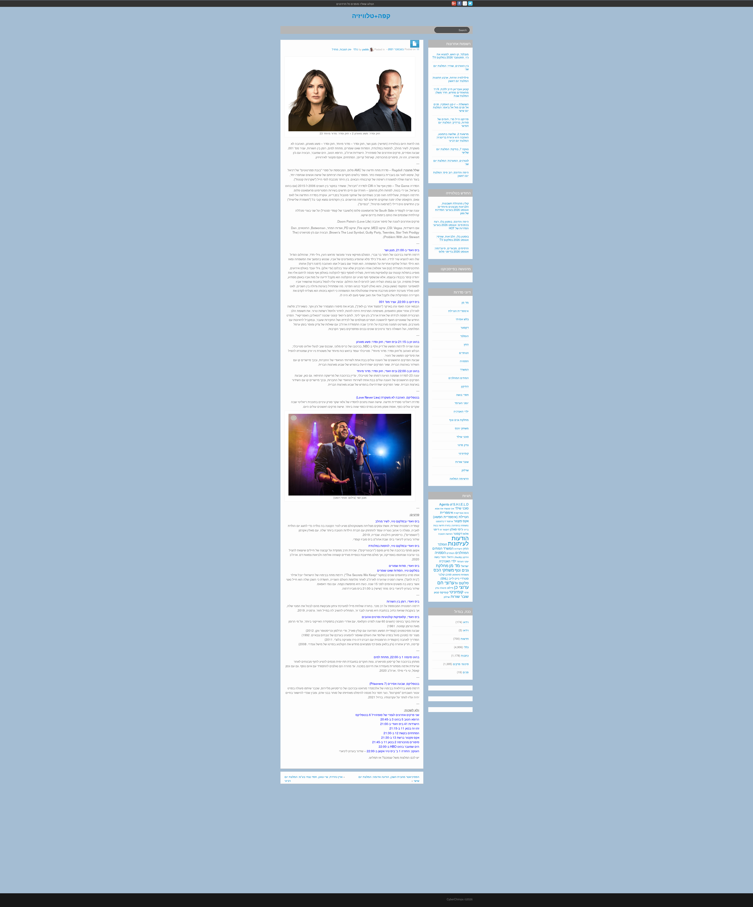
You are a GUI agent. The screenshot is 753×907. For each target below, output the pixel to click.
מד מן (465, 302)
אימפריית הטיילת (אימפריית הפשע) (451, 514)
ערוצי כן (461, 587)
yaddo (365, 49)
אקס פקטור (461, 521)
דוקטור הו (444, 529)
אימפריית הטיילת (458, 311)
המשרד (464, 369)
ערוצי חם (445, 582)
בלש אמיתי (462, 319)
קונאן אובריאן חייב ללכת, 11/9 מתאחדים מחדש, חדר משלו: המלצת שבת (451, 92)
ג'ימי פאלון (456, 529)
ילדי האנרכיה (461, 411)
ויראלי (450, 557)
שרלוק (465, 470)
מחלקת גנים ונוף (459, 420)
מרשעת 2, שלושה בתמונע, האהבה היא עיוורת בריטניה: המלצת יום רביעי (452, 137)
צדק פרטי (463, 445)
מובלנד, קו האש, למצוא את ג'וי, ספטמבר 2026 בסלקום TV (450, 55)
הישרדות (458, 548)
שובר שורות (462, 462)
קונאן (436, 592)
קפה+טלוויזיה (371, 15)
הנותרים (464, 353)
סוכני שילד (463, 437)
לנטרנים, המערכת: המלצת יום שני (451, 162)
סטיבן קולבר (445, 574)
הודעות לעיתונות (458, 540)
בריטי (466, 529)
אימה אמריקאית (461, 512)
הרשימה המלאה (459, 478)
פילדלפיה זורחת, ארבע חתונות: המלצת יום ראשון (450, 79)
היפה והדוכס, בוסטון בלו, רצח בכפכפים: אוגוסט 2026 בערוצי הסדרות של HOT (451, 224)
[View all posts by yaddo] (372, 49)
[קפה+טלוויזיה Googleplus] (454, 3)
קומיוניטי (463, 453)
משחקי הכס (462, 428)
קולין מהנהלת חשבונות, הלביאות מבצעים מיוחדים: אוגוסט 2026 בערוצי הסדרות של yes (452, 208)
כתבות (465, 655)
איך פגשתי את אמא (444, 508)
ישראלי (465, 566)
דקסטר (465, 327)
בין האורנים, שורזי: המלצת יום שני (451, 67)
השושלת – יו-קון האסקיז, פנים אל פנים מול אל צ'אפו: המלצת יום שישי (451, 107)
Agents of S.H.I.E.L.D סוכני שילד (454, 506)
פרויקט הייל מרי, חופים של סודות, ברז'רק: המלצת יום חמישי (453, 122)
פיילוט (450, 588)
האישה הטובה (445, 533)
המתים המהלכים (458, 378)
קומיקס (444, 592)
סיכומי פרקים (461, 664)
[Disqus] (351, 840)
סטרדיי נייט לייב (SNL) (454, 578)
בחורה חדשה (445, 525)
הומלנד (464, 336)
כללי (355, 49)
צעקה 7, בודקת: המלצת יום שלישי (452, 150)
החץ (466, 344)
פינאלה (443, 587)
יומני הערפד (462, 403)
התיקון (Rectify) (461, 557)
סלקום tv (462, 582)
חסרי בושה (462, 395)
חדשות (465, 639)
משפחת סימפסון (460, 574)
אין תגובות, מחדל (341, 49)
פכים (466, 672)
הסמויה (464, 361)
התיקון (465, 386)
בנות (435, 525)
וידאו (466, 622)
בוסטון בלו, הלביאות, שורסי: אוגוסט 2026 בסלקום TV (452, 238)
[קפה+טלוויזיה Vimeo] (465, 3)
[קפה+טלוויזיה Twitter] (470, 3)
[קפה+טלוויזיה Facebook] (459, 3)
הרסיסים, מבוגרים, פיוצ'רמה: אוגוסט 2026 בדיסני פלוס (451, 249)
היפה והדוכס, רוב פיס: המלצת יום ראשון (451, 174)
